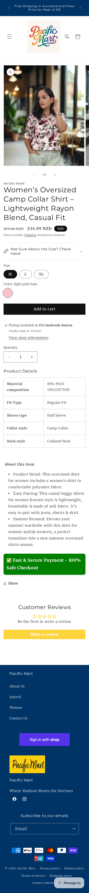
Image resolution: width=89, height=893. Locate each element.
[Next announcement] (80, 8)
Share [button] (13, 583)
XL (41, 274)
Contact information (46, 882)
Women (15, 707)
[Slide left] (34, 175)
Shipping (30, 235)
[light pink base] (8, 293)
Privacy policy (50, 868)
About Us (17, 686)
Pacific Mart (26, 868)
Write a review (44, 634)
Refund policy (74, 868)
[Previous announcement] (9, 8)
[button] (9, 36)
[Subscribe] (73, 828)
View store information (28, 338)
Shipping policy (60, 875)
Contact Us (18, 718)
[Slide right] (55, 175)
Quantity (10, 348)
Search (15, 697)
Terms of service (33, 875)
